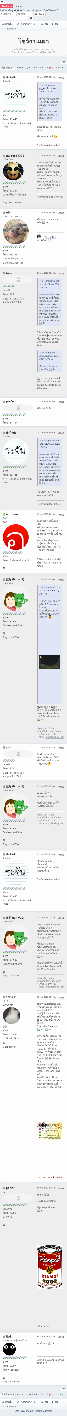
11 (43, 67)
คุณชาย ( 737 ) (15, 155)
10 (39, 67)
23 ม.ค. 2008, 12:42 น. (46, 155)
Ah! (8, 212)
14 (55, 67)
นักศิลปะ (11, 77)
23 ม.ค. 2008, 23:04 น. (46, 579)
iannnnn (12, 514)
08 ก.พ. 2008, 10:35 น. (46, 1187)
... (27, 67)
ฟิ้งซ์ (8, 1336)
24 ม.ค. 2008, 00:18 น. (46, 917)
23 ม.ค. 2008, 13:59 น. (46, 401)
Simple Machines (43, 1410)
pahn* (10, 1188)
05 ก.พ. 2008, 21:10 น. (46, 997)
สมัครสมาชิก (53, 10)
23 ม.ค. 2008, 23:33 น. (46, 786)
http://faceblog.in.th (55, 736)
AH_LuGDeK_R (44, 239)
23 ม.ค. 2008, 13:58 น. (46, 273)
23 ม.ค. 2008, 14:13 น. (46, 514)
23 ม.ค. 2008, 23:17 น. (46, 747)
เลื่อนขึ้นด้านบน (7, 1394)
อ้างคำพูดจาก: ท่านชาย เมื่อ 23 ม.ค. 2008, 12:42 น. (49, 284)
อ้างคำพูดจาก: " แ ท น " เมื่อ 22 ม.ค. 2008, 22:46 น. (49, 590)
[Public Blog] (4, 633)
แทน (9, 273)
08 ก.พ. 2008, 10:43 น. (46, 1336)
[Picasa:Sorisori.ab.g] (4, 1042)
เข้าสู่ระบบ (37, 10)
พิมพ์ (63, 61)
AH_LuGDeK (50, 237)
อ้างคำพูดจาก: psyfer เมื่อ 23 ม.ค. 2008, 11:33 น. (47, 88)
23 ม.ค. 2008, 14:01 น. (46, 432)
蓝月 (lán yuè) (15, 579)
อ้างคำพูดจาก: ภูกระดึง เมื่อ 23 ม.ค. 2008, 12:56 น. (48, 356)
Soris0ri (11, 997)
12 (46, 67)
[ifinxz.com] (4, 1377)
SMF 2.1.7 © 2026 (24, 1410)
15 (59, 67)
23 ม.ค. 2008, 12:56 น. (46, 212)
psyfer (10, 401)
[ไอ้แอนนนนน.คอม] (4, 568)
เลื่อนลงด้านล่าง (7, 67)
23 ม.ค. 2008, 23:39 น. (46, 854)
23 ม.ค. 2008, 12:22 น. (46, 77)
